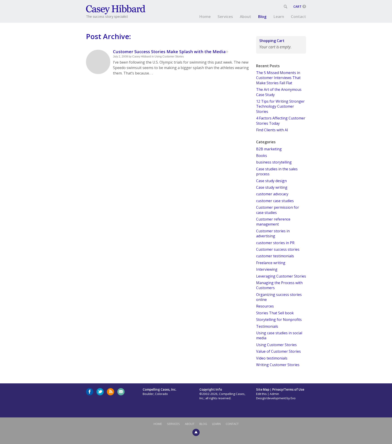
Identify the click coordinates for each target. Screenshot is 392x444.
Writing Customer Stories (277, 364)
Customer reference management (273, 222)
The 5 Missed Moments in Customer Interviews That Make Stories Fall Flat (278, 77)
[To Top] (196, 431)
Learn (278, 16)
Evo (293, 398)
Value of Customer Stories (278, 351)
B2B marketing (269, 148)
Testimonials (267, 326)
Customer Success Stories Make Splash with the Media (169, 51)
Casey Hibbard (141, 56)
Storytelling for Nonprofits (279, 319)
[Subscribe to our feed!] (110, 391)
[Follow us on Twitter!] (100, 391)
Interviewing (266, 269)
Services (225, 16)
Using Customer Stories (169, 56)
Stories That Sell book (275, 312)
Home (205, 16)
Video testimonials (271, 358)
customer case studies (275, 200)
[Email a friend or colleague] (121, 391)
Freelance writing (270, 262)
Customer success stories (277, 249)
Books (261, 155)
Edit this (261, 394)
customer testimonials (275, 255)
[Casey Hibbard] (116, 9)
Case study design (271, 180)
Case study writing (271, 187)
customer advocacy (272, 193)
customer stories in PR (275, 242)
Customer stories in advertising (273, 233)
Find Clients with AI (272, 129)
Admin (274, 394)
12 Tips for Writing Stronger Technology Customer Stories (280, 106)
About (245, 16)
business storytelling (274, 162)
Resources (265, 306)
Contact (298, 16)
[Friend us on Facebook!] (89, 391)
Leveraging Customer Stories (281, 276)
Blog (262, 16)
